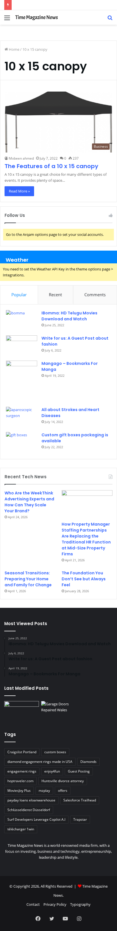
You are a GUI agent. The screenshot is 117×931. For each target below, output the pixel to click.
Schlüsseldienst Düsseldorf (28, 809)
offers (62, 790)
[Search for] (110, 19)
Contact (33, 904)
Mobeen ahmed (21, 158)
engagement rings (21, 771)
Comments (95, 294)
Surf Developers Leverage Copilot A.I (36, 819)
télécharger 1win (20, 829)
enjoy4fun (52, 771)
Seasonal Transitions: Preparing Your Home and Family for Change (28, 579)
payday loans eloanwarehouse (31, 800)
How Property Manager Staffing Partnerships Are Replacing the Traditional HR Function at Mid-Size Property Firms (86, 539)
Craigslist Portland (21, 752)
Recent (55, 294)
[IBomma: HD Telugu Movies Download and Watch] (21, 320)
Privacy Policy (54, 904)
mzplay (44, 790)
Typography (80, 904)
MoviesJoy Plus (19, 790)
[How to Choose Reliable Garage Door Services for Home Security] (58, 711)
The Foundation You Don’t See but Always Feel (84, 579)
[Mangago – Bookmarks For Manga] (21, 382)
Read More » (19, 191)
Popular (19, 294)
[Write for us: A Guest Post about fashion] (21, 346)
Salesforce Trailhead (79, 800)
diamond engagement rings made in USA (39, 761)
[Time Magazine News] (37, 17)
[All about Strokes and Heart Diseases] (21, 417)
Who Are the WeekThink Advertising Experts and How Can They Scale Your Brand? (29, 502)
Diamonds (88, 761)
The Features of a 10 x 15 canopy (51, 166)
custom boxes (55, 752)
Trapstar (80, 819)
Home (13, 49)
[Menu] (7, 19)
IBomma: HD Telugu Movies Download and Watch (69, 316)
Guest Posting (79, 771)
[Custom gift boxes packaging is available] (21, 442)
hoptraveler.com (20, 780)
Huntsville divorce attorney (62, 780)
